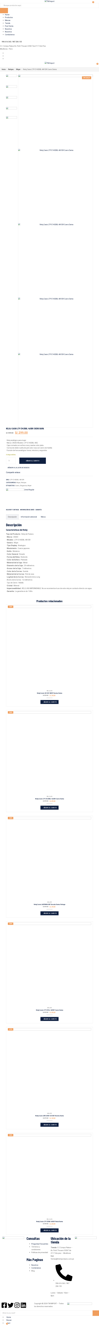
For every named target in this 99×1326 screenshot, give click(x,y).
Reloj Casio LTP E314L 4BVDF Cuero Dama (49, 1010)
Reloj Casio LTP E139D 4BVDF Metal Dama (49, 1221)
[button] (96, 63)
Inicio (4, 69)
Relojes (11, 69)
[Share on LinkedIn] (30, 472)
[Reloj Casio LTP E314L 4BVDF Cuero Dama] (49, 964)
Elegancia (23, 485)
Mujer (18, 69)
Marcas (7, 20)
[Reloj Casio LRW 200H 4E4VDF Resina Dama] (49, 1069)
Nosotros (8, 29)
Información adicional (29, 517)
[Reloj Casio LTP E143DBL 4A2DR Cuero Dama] (49, 752)
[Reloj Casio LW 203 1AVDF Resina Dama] (49, 647)
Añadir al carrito (32, 461)
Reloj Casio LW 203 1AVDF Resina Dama (49, 693)
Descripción (12, 517)
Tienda (7, 23)
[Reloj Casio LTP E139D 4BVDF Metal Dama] (49, 1175)
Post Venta (9, 26)
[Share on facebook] (24, 472)
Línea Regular (29, 489)
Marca (43, 517)
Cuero (17, 485)
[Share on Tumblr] (33, 472)
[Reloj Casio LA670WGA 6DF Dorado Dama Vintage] (49, 858)
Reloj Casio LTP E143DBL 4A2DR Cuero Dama (49, 799)
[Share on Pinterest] (36, 472)
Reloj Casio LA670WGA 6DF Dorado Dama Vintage (49, 904)
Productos (9, 17)
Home (7, 14)
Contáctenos (10, 34)
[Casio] (15, 497)
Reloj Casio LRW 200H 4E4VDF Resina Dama (49, 1116)
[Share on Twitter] (27, 472)
